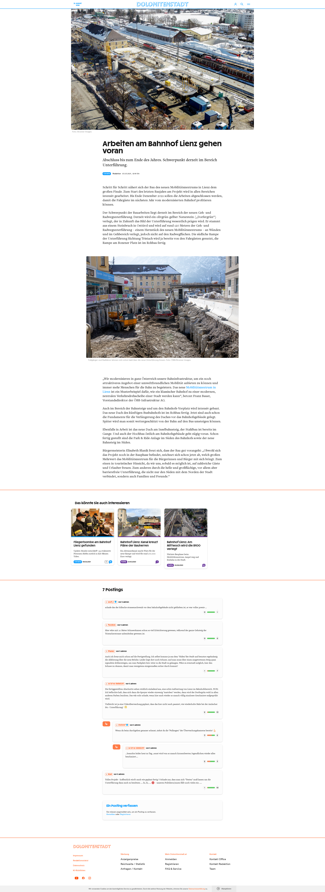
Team (212, 868)
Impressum (78, 855)
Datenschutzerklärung (197, 889)
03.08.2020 (179, 565)
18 (110, 562)
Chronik (106, 173)
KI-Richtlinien (79, 870)
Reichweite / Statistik (133, 863)
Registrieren (125, 814)
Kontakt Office (217, 859)
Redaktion (117, 173)
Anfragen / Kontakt (131, 868)
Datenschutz (78, 865)
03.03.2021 (126, 173)
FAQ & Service (173, 868)
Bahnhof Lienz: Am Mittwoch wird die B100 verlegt (183, 545)
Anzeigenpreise (129, 859)
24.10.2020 (132, 562)
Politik (123, 562)
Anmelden (110, 814)
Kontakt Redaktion (219, 863)
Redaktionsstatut (80, 860)
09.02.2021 (87, 562)
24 (204, 565)
